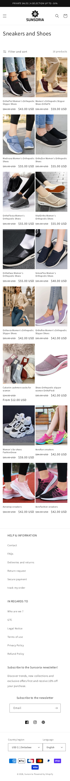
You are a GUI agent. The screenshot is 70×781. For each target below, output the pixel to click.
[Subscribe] (56, 708)
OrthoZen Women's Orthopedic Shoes (51, 160)
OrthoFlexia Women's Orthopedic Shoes (13, 217)
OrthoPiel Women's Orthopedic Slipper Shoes (19, 102)
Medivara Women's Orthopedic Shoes (18, 160)
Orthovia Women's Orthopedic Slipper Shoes (18, 332)
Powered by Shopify (43, 774)
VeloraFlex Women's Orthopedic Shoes (45, 274)
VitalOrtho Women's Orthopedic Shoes (45, 217)
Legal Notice (14, 628)
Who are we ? (15, 611)
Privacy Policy (15, 645)
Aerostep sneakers (12, 506)
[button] (5, 16)
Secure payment (17, 579)
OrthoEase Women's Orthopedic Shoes (13, 274)
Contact (12, 545)
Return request (16, 570)
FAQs (10, 553)
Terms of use (15, 637)
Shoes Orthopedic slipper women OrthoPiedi (48, 389)
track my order (16, 587)
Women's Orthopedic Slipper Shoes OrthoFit (50, 102)
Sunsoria (28, 774)
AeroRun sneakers (44, 449)
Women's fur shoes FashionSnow (12, 451)
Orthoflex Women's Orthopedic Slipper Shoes (51, 332)
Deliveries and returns (20, 562)
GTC (9, 619)
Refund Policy (15, 653)
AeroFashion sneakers (46, 506)
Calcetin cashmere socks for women (17, 389)
